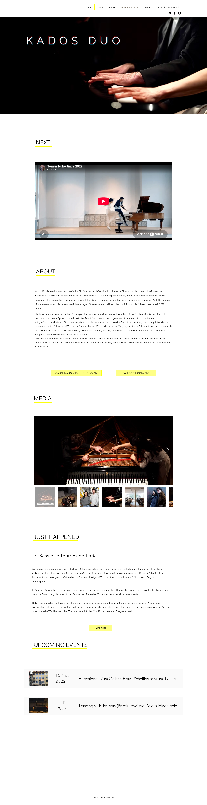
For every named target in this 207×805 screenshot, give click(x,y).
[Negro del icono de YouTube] (169, 13)
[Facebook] (174, 13)
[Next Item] (167, 450)
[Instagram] (179, 13)
